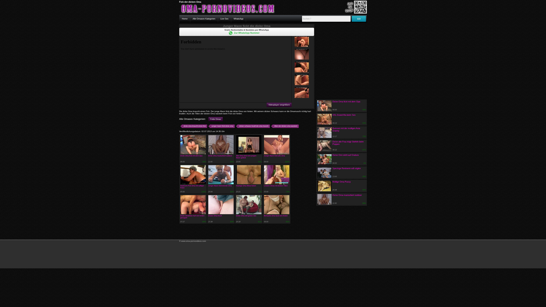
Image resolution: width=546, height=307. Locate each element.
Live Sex (224, 18)
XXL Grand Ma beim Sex (344, 115)
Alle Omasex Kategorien (204, 18)
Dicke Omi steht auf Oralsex (345, 155)
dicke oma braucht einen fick (195, 126)
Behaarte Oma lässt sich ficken (276, 216)
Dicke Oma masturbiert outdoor (220, 156)
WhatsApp (238, 18)
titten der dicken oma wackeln (285, 126)
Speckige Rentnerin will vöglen (346, 168)
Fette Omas (215, 119)
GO (359, 19)
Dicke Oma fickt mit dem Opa (191, 156)
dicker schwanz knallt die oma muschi (253, 126)
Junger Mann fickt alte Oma (274, 156)
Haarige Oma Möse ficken (246, 186)
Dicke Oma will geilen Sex (246, 216)
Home (185, 18)
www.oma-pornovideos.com (193, 241)
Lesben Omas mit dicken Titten (276, 186)
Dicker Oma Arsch (215, 216)
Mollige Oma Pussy (341, 182)
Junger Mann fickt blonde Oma (220, 186)
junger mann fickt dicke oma (222, 126)
